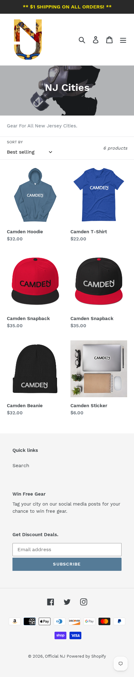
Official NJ (55, 656)
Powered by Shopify (86, 656)
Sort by (15, 142)
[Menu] (123, 39)
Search (20, 465)
